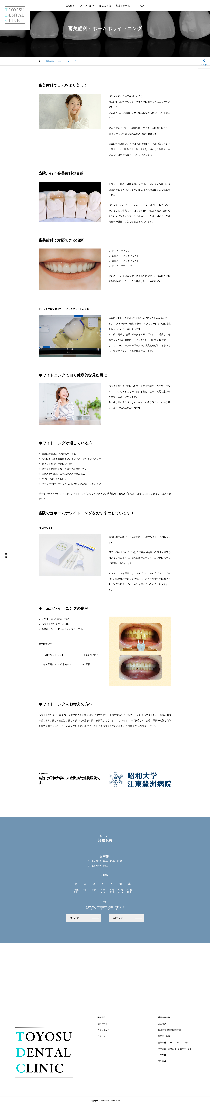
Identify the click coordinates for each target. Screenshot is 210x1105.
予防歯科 (162, 1061)
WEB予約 (118, 918)
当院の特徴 (105, 5)
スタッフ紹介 (87, 5)
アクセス (139, 5)
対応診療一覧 (123, 5)
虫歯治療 (162, 1024)
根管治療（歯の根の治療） (170, 1030)
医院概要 (70, 5)
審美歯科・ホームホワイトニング (173, 1043)
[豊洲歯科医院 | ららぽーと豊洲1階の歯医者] (15, 15)
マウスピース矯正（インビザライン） (175, 1049)
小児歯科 (162, 1055)
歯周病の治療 (164, 1036)
